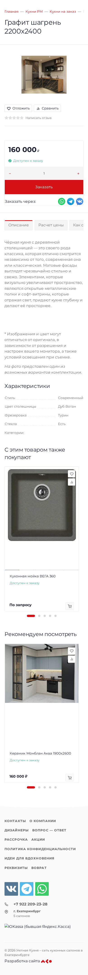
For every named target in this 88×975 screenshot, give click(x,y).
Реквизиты (16, 868)
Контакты (15, 821)
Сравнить (50, 108)
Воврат (39, 868)
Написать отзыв (38, 118)
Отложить (21, 108)
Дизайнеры (17, 830)
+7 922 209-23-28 (30, 904)
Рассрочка (16, 839)
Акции (38, 839)
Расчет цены (51, 225)
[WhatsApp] (42, 889)
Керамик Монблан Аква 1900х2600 (40, 753)
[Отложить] (71, 473)
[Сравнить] (71, 482)
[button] (31, 616)
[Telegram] (26, 889)
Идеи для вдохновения (29, 858)
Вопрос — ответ (49, 830)
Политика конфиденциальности (40, 849)
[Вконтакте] (11, 889)
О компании (43, 821)
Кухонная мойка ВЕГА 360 (33, 576)
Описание (18, 225)
